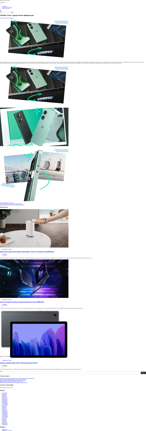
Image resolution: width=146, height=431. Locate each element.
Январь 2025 (4, 412)
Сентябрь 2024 (5, 416)
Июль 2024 (4, 418)
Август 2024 (4, 417)
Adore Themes (24, 356)
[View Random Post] (0, 10)
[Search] (0, 11)
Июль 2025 (4, 406)
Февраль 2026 (5, 398)
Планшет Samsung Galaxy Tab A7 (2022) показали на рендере (19, 363)
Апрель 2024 (4, 421)
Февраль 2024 (5, 423)
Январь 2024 (4, 424)
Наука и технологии (6, 8)
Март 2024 (4, 422)
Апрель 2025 (4, 409)
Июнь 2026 (4, 394)
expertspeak (11, 18)
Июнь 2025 (4, 407)
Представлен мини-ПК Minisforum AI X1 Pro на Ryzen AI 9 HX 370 (13, 379)
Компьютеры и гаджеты (7, 7)
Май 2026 (4, 395)
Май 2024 (4, 420)
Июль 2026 (4, 393)
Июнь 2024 (4, 419)
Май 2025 (4, 408)
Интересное (4, 6)
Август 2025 (4, 405)
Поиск (1, 371)
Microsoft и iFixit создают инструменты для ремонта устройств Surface (13, 382)
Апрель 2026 (4, 396)
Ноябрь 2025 (4, 402)
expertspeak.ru (2, 2)
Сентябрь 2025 (5, 404)
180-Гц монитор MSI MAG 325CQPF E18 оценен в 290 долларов (12, 380)
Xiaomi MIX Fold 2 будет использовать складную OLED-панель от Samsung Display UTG (17, 378)
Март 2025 (4, 410)
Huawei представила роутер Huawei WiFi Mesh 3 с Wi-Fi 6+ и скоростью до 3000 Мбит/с (27, 251)
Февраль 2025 (5, 411)
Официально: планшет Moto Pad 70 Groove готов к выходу (11, 381)
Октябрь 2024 (5, 415)
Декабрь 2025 (5, 401)
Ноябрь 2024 (4, 414)
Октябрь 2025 (5, 403)
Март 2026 (4, 397)
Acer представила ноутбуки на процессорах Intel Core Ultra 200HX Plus (22, 302)
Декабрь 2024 (5, 413)
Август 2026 (4, 392)
